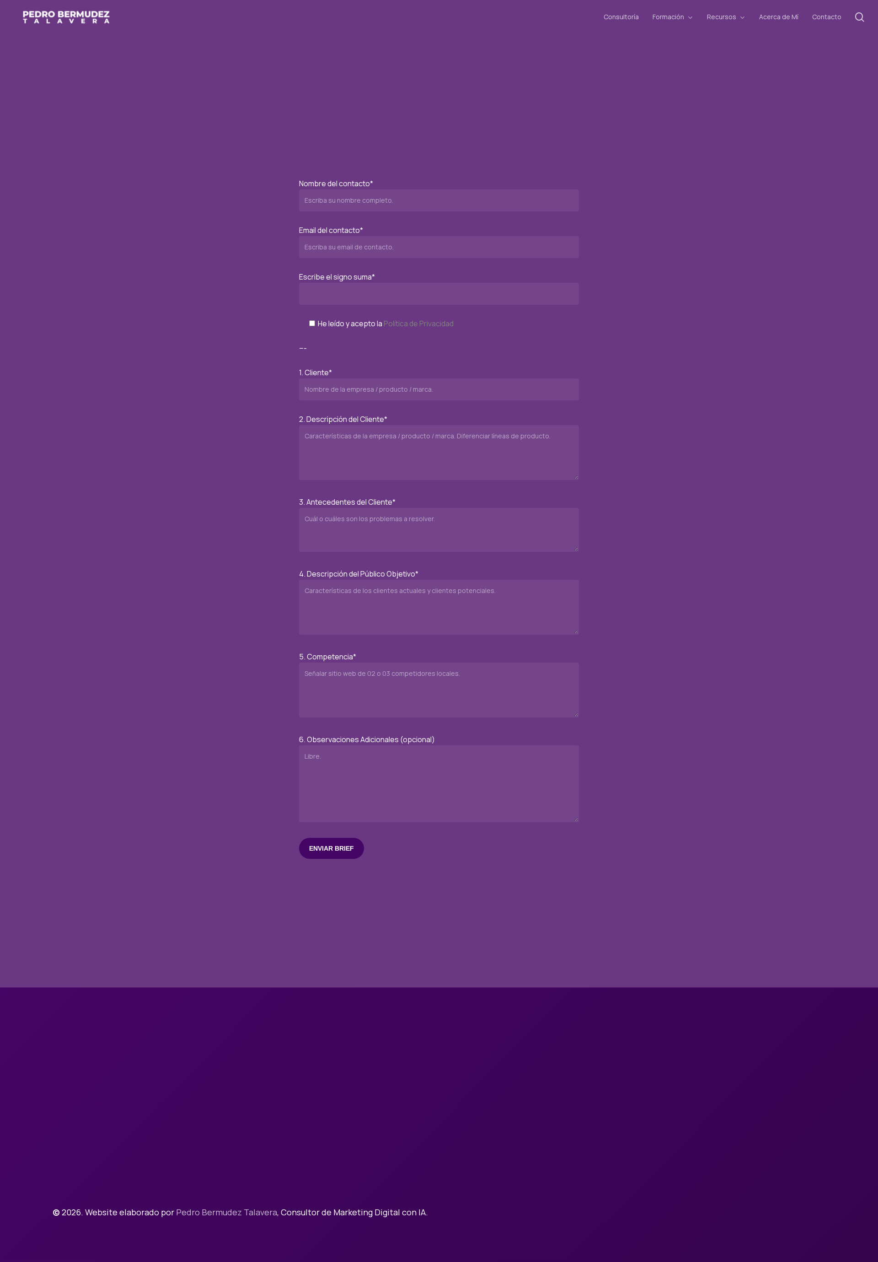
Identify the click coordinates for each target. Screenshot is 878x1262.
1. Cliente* (315, 372)
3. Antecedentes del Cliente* (347, 502)
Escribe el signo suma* (337, 277)
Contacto (586, 1127)
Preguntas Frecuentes (611, 1163)
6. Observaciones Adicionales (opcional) (367, 739)
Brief (577, 1139)
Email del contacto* (331, 230)
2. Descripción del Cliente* (343, 419)
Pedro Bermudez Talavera (226, 1212)
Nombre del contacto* (336, 183)
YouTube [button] (715, 1199)
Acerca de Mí (593, 1115)
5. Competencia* (327, 657)
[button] (128, 1157)
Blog (576, 1175)
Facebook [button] (587, 1199)
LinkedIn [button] (674, 1199)
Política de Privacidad (419, 323)
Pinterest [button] (632, 1199)
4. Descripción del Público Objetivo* (358, 574)
